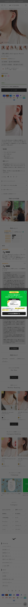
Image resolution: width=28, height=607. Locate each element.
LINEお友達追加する (14, 313)
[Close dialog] (25, 292)
